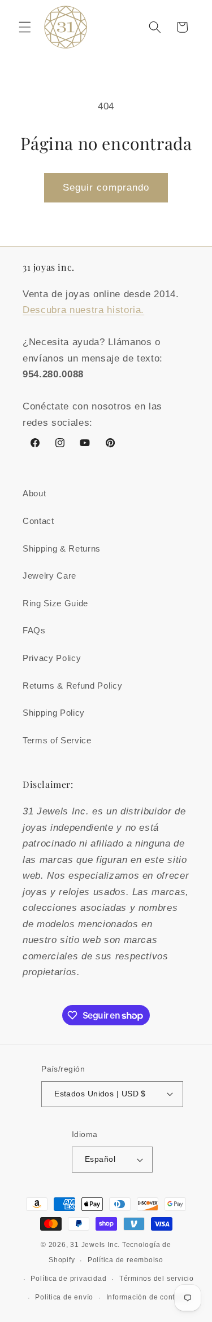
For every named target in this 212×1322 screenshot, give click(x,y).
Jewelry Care (49, 575)
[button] (24, 27)
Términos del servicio (156, 1279)
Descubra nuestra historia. (83, 310)
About (34, 493)
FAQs (34, 630)
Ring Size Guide (55, 603)
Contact (38, 521)
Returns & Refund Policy (72, 685)
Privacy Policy (52, 658)
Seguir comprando (106, 187)
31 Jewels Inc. (95, 1245)
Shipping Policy (54, 712)
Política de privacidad (68, 1279)
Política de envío (64, 1297)
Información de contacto (148, 1297)
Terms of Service (57, 740)
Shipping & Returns (62, 548)
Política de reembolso (125, 1260)
